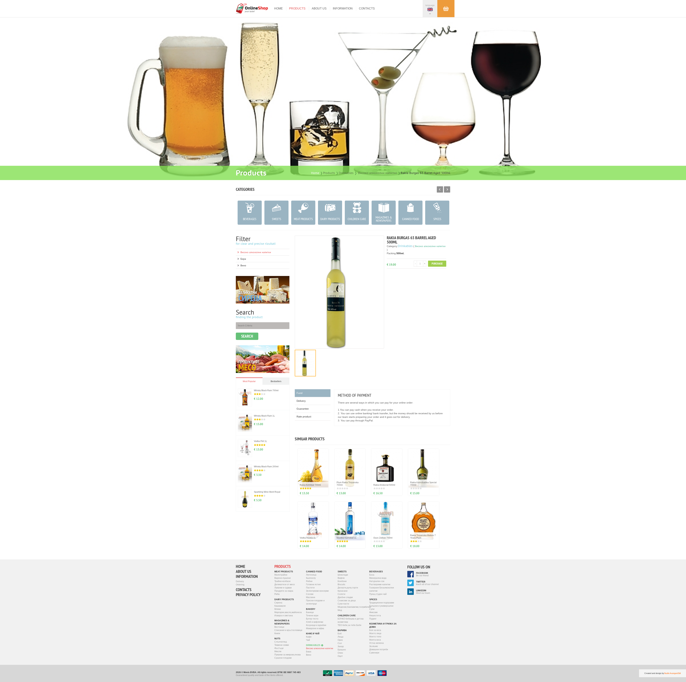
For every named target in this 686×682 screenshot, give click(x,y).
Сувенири (374, 652)
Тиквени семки (281, 645)
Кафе (309, 637)
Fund (299, 393)
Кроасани (342, 591)
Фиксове (373, 612)
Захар (341, 646)
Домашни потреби (378, 649)
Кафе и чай (312, 633)
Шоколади (343, 575)
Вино (243, 265)
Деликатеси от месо (284, 584)
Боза (371, 575)
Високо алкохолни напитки (377, 173)
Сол (340, 643)
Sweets (342, 571)
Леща (340, 637)
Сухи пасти (343, 604)
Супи (371, 609)
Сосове (310, 594)
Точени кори (312, 615)
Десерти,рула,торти (348, 587)
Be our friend (422, 574)
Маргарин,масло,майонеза (288, 612)
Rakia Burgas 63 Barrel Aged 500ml (425, 173)
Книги (277, 633)
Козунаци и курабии (316, 625)
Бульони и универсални (381, 606)
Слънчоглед (280, 642)
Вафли (341, 578)
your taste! (250, 11)
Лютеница (311, 575)
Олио (340, 653)
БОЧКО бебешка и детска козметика (351, 620)
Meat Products (283, 571)
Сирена (278, 602)
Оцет (340, 656)
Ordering (240, 584)
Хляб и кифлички (314, 622)
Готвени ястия (313, 584)
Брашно (342, 649)
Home (278, 8)
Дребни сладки (345, 597)
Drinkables (346, 173)
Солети (341, 594)
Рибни (309, 581)
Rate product (304, 416)
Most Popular (249, 381)
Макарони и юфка (315, 628)
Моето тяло (375, 636)
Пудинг (372, 619)
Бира (243, 258)
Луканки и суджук (283, 587)
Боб (340, 633)
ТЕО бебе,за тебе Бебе (349, 625)
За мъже (373, 646)
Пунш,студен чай (378, 594)
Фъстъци (279, 648)
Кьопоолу (311, 578)
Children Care (347, 615)
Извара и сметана (283, 615)
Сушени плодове (283, 658)
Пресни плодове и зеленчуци (315, 602)
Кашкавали (280, 606)
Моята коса (375, 640)
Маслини (310, 597)
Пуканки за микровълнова (287, 654)
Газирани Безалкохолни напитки (381, 589)
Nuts (277, 638)
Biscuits (341, 584)
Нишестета (375, 615)
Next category (447, 189)
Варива (342, 630)
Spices (373, 599)
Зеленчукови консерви (317, 591)
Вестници (279, 627)
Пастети (310, 587)
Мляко (277, 609)
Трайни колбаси (282, 581)
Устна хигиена (376, 643)
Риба (277, 594)
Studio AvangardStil (672, 673)
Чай (308, 640)
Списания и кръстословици (288, 630)
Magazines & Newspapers (282, 622)
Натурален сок (376, 581)
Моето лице (375, 633)
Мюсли (277, 651)
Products (297, 8)
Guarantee (303, 408)
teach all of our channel (427, 583)
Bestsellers (276, 381)
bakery (310, 609)
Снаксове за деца (347, 600)
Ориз (340, 640)
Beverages (376, 571)
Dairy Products (284, 599)
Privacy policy (248, 594)
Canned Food (314, 571)
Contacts (367, 8)
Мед (340, 610)
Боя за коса (375, 630)
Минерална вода (377, 578)
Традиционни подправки (381, 602)
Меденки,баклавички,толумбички (352, 607)
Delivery (301, 400)
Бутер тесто (312, 619)
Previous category (440, 189)
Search (247, 336)
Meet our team (423, 591)
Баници (310, 612)
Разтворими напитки (379, 584)
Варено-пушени (282, 578)
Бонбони (342, 581)
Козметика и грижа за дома (383, 625)
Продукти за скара (283, 591)
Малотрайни (280, 575)
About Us (319, 8)
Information (343, 8)
